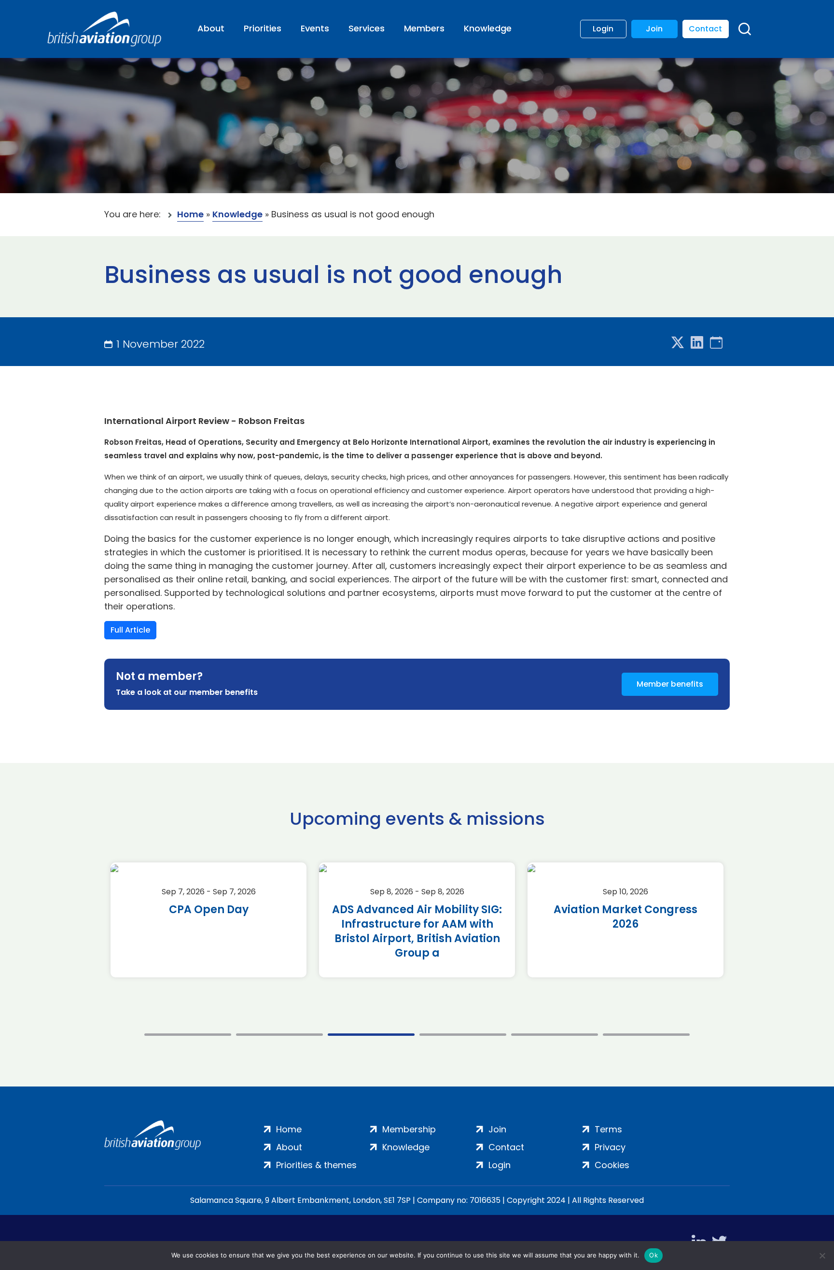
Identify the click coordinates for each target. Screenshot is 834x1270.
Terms (608, 1129)
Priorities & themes (316, 1165)
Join (654, 28)
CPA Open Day (209, 910)
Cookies (612, 1165)
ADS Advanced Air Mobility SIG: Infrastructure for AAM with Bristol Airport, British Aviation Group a (417, 931)
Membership (409, 1129)
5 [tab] (554, 1034)
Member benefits (670, 684)
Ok (653, 1255)
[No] (822, 1255)
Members (424, 28)
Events (315, 28)
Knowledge (488, 28)
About (210, 28)
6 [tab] (646, 1034)
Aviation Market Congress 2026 (625, 917)
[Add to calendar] (716, 343)
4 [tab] (462, 1034)
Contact (705, 28)
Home (190, 214)
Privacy (610, 1147)
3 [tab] (371, 1034)
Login (603, 28)
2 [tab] (279, 1034)
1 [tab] (187, 1034)
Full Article (130, 629)
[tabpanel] (208, 919)
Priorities (262, 28)
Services (366, 28)
